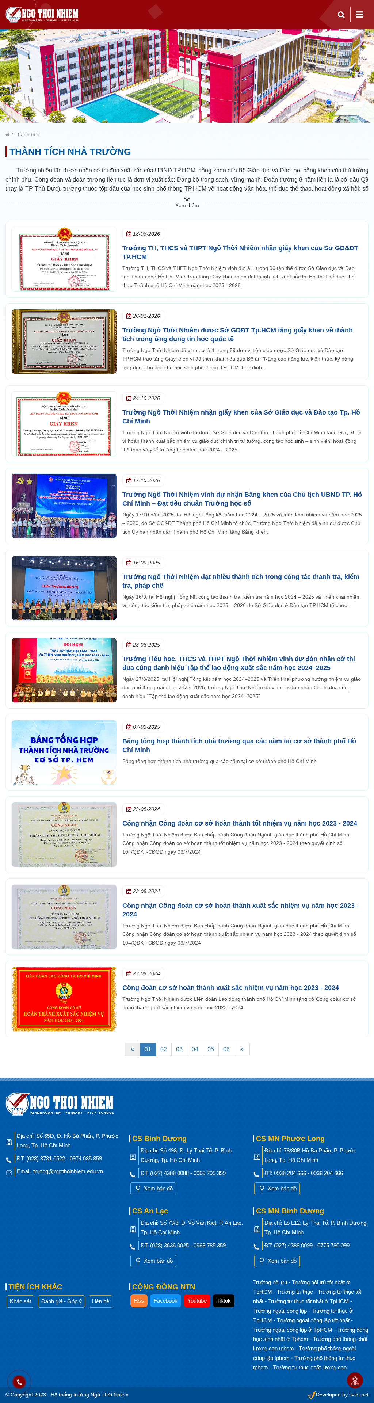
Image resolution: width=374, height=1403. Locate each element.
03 (179, 1049)
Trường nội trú (271, 1282)
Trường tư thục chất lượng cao (310, 1367)
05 (210, 1049)
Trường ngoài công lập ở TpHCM (293, 1330)
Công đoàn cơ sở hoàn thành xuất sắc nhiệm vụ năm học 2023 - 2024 (230, 987)
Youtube (197, 1300)
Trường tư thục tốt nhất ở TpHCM (309, 1301)
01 (148, 1049)
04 (195, 1049)
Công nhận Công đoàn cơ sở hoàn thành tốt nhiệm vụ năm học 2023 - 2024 (239, 823)
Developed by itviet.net (342, 1395)
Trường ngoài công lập (280, 1311)
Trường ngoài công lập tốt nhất (314, 1320)
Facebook (166, 1300)
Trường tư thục (295, 1292)
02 (163, 1049)
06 (226, 1049)
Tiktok (224, 1300)
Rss (139, 1300)
